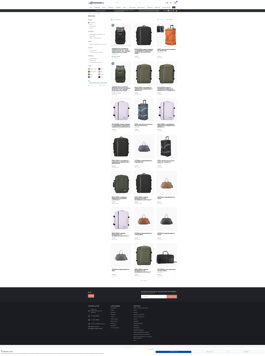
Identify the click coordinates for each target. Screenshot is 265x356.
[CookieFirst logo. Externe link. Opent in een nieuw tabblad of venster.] (1, 350)
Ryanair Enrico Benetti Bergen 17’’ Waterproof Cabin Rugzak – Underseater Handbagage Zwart (144, 51)
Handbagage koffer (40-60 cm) (97, 34)
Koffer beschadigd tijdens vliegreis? (141, 332)
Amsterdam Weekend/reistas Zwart (166, 234)
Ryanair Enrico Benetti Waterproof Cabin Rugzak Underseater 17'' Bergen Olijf (166, 89)
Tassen (124, 7)
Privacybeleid (151, 349)
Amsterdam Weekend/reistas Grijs (120, 270)
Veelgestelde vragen (138, 323)
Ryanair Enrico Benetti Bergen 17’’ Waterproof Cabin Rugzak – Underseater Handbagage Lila (121, 126)
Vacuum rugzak (132, 7)
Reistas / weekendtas (95, 37)
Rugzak (92, 36)
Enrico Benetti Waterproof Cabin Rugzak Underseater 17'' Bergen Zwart (121, 162)
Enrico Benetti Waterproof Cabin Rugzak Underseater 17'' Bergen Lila (166, 126)
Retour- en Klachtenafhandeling (141, 308)
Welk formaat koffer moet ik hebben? (142, 334)
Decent (91, 24)
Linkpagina (136, 321)
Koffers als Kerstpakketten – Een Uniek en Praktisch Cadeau (143, 337)
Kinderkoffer (157, 7)
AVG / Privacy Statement (139, 316)
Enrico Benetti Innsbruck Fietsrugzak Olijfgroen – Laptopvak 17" (119, 198)
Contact (135, 310)
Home (91, 7)
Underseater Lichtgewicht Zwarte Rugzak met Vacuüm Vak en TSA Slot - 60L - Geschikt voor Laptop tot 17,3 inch (121, 50)
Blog (91, 296)
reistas (98, 13)
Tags (94, 13)
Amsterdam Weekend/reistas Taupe (166, 198)
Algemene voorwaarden (139, 314)
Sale (174, 7)
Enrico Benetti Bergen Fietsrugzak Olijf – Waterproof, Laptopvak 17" (143, 271)
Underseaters (97, 7)
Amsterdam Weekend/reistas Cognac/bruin (143, 234)
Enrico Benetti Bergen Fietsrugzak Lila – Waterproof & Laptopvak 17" (120, 235)
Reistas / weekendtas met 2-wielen (98, 44)
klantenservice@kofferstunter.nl (98, 323)
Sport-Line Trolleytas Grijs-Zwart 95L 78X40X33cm (166, 161)
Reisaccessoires (141, 7)
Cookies (135, 319)
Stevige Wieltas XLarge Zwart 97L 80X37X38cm (166, 270)
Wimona (91, 28)
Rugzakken (118, 7)
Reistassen (110, 7)
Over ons (136, 312)
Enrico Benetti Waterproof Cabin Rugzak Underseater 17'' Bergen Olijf (144, 89)
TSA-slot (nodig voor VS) (96, 52)
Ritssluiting (93, 50)
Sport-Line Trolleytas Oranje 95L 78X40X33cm (166, 50)
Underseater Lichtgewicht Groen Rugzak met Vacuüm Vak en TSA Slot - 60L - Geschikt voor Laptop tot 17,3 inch (121, 88)
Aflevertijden (136, 327)
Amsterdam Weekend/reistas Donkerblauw (143, 161)
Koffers (103, 7)
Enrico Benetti (93, 26)
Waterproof (150, 7)
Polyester (93, 60)
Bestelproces (136, 325)
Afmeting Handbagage (138, 330)
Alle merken (92, 22)
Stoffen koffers (94, 58)
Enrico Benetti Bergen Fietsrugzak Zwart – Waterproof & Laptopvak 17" (143, 198)
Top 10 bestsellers (166, 7)
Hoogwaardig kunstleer (96, 62)
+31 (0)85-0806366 (95, 316)
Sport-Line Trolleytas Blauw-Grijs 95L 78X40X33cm (144, 125)
